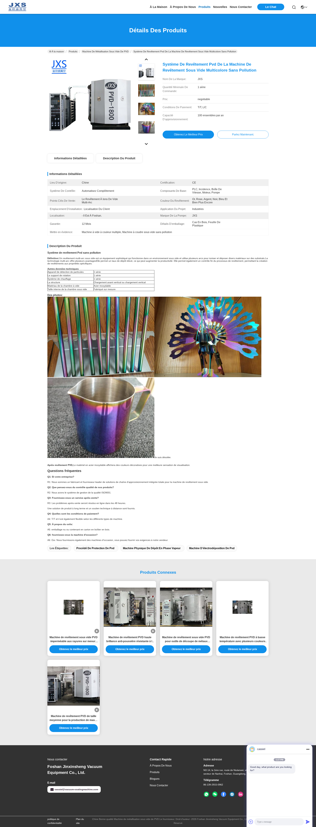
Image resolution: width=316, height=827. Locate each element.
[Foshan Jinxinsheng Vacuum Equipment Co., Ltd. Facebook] (223, 794)
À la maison (158, 7)
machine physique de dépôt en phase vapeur (152, 548)
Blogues (154, 778)
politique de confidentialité (54, 821)
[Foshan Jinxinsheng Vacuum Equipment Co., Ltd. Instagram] (232, 794)
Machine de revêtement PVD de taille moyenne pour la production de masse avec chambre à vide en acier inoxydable (74, 718)
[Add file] (251, 821)
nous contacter (241, 7)
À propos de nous (183, 7)
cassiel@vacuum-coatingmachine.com (76, 789)
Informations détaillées (70, 158)
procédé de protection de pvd (95, 548)
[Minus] (308, 749)
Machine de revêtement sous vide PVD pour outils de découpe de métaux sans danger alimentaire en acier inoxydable (186, 639)
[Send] (307, 821)
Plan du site (80, 821)
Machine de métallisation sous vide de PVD (105, 51)
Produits (73, 51)
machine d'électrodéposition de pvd (212, 548)
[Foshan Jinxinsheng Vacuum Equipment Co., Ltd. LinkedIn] (241, 794)
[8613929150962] (206, 794)
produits (204, 7)
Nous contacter (159, 785)
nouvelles (220, 7)
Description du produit (119, 158)
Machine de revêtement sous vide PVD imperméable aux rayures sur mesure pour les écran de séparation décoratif (74, 639)
